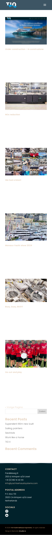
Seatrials (10, 432)
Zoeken (42, 411)
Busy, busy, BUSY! (14, 306)
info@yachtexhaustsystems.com (21, 483)
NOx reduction (12, 114)
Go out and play (13, 372)
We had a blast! (13, 180)
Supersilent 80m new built (19, 423)
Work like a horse (14, 437)
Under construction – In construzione (24, 49)
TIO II (7, 441)
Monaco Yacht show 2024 (18, 245)
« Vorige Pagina (14, 407)
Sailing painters (13, 428)
